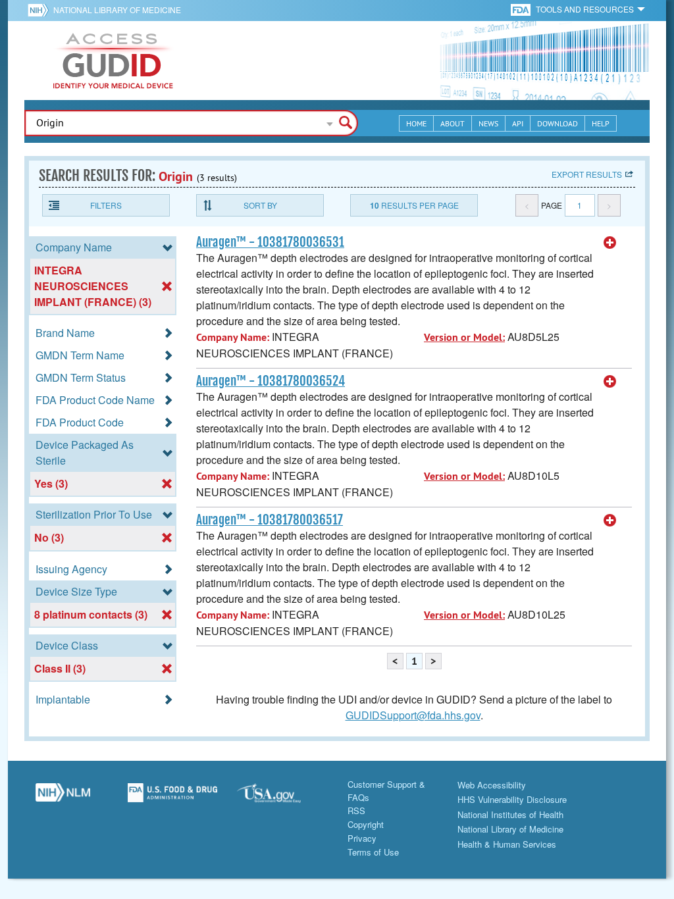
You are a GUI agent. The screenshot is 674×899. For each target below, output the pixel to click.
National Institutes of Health (510, 814)
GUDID (113, 60)
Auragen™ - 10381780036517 (269, 520)
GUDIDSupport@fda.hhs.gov (413, 715)
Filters (106, 205)
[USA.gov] (282, 797)
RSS (356, 810)
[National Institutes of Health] (40, 10)
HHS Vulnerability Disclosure (512, 799)
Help (600, 123)
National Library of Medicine (117, 9)
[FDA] (521, 8)
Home (416, 123)
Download (557, 123)
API (517, 123)
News (488, 123)
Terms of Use (373, 852)
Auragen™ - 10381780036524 (270, 381)
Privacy (362, 838)
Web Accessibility (491, 785)
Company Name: (232, 337)
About (452, 123)
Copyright (366, 824)
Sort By (260, 205)
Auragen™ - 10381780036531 (270, 242)
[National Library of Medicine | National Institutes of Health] (63, 797)
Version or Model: (464, 337)
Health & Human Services (506, 844)
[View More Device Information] (610, 242)
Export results (587, 174)
